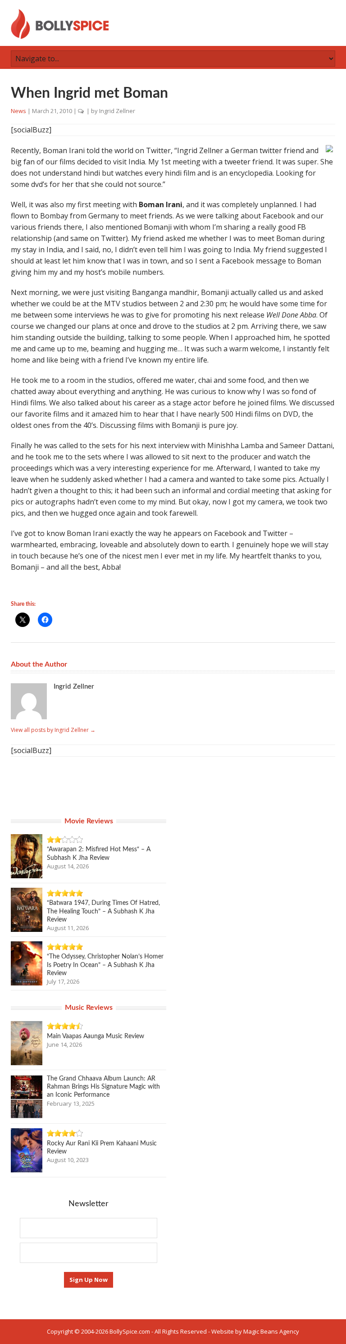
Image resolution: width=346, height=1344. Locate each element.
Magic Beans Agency (271, 1331)
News (18, 111)
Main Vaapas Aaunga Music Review (95, 1036)
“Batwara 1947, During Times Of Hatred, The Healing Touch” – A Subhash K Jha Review (103, 911)
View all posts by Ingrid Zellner (53, 730)
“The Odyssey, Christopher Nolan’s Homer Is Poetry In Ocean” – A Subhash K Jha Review (105, 965)
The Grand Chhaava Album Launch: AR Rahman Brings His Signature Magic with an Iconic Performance (103, 1087)
